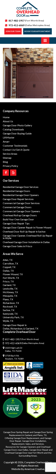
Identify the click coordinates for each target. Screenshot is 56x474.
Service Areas (10, 153)
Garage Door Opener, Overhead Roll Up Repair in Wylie (28, 236)
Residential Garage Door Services (20, 186)
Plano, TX (8, 299)
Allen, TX (7, 259)
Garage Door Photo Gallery (17, 125)
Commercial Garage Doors (17, 207)
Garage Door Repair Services (18, 199)
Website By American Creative (27, 468)
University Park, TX (13, 317)
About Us (8, 121)
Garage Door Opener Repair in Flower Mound (27, 227)
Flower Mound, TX (13, 274)
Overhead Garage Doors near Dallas (27, 448)
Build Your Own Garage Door (18, 219)
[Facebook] (6, 172)
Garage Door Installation (34, 441)
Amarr (6, 141)
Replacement (18, 444)
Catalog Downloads (13, 129)
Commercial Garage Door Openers (21, 211)
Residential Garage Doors (16, 190)
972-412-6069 (29, 25)
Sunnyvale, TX (10, 313)
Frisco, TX (8, 281)
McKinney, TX (10, 292)
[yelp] (13, 172)
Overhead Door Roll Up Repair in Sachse (24, 231)
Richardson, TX (11, 302)
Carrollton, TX (10, 263)
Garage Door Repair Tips (16, 223)
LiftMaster (8, 137)
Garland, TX (9, 284)
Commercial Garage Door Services (21, 203)
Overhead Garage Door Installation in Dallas (26, 242)
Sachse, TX (8, 310)
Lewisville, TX (10, 288)
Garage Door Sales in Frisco (17, 246)
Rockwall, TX (10, 306)
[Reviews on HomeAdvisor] (34, 378)
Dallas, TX (8, 270)
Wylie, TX (8, 320)
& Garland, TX (30, 328)
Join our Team (13, 31)
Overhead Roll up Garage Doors (20, 215)
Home (6, 117)
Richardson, (16, 328)
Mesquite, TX (10, 295)
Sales (28, 444)
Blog (5, 161)
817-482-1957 (26, 20)
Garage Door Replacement (26, 438)
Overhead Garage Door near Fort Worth (24, 452)
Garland (28, 435)
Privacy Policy (10, 165)
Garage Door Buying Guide (17, 133)
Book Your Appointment (37, 31)
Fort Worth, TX (11, 277)
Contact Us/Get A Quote (16, 149)
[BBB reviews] (34, 366)
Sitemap (7, 157)
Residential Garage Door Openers (21, 194)
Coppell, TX (9, 267)
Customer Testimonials (15, 145)
